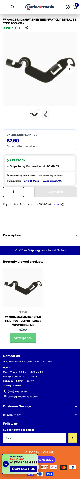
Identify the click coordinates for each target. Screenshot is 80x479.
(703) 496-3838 (17, 391)
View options (23, 338)
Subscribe (72, 438)
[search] (12, 7)
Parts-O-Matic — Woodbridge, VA (42, 180)
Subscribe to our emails (19, 429)
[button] (69, 69)
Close (40, 406)
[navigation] (34, 114)
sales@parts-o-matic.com (23, 396)
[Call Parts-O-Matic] (6, 464)
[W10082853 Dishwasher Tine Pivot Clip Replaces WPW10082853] (23, 287)
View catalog (5, 7)
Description (12, 235)
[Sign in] (67, 7)
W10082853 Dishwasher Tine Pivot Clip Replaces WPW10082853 (23, 321)
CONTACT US (23, 469)
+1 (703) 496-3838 (23, 462)
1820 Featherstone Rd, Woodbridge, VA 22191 (27, 361)
